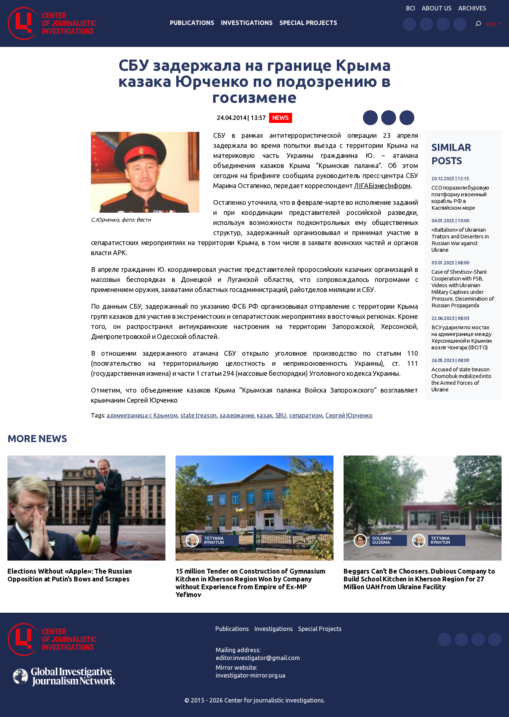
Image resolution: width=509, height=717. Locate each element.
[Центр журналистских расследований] (55, 23)
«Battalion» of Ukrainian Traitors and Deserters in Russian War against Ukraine (460, 240)
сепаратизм (306, 415)
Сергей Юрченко (348, 415)
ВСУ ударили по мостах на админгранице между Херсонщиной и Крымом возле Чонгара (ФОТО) (461, 337)
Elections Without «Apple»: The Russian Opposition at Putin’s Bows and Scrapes (69, 575)
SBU (281, 415)
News (280, 117)
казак (264, 415)
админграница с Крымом (142, 415)
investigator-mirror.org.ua (250, 675)
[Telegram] (406, 117)
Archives (472, 8)
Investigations (247, 22)
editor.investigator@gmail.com (258, 657)
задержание (236, 415)
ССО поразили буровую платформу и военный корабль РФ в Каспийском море (460, 198)
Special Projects (308, 22)
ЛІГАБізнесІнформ (382, 185)
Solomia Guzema (381, 540)
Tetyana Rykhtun (214, 540)
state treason (198, 415)
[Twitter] (388, 117)
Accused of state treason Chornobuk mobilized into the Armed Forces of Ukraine (461, 380)
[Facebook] (370, 117)
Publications (192, 22)
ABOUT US (437, 8)
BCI (410, 8)
